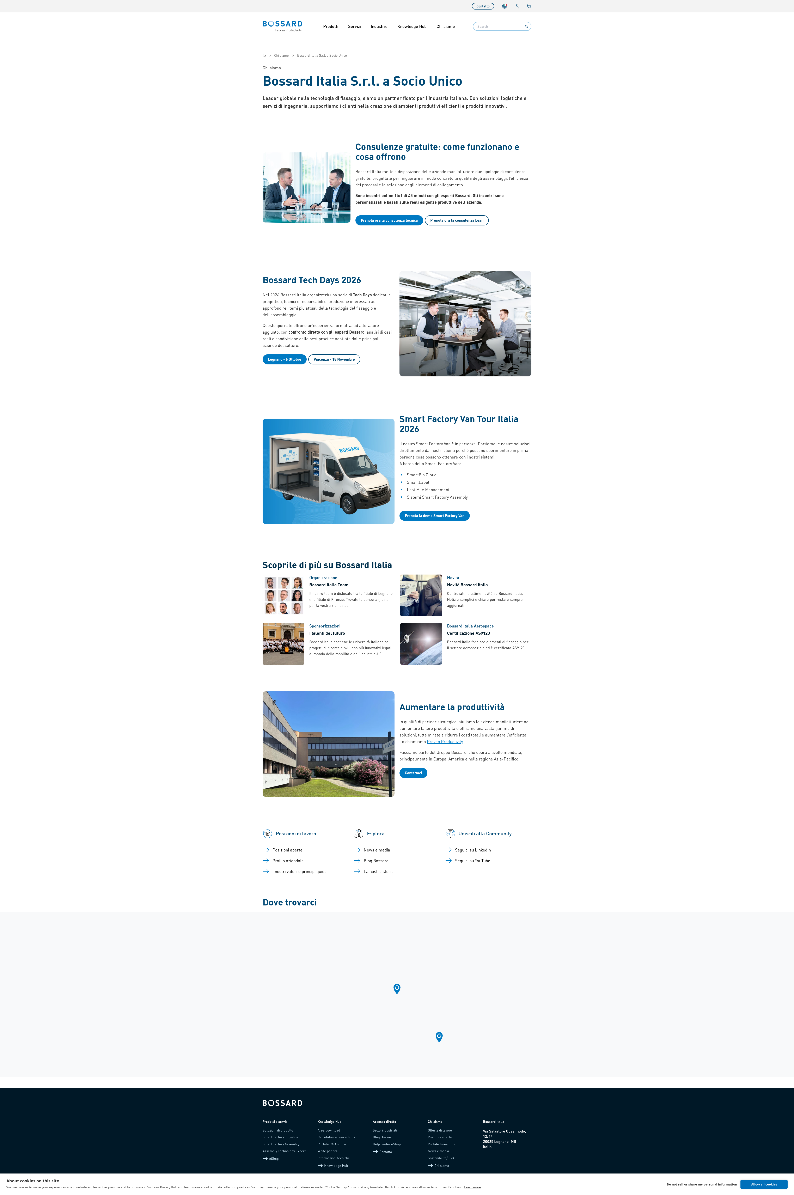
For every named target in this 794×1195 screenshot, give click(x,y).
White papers (327, 1151)
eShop (274, 1158)
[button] (397, 989)
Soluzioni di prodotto (278, 1130)
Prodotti (330, 26)
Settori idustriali (385, 1130)
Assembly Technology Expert (284, 1151)
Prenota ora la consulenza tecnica (389, 220)
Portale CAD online (332, 1144)
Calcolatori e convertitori (336, 1137)
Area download (329, 1130)
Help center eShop (387, 1144)
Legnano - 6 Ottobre (284, 359)
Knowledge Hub (412, 26)
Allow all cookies (764, 1184)
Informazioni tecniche (334, 1158)
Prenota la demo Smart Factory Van (434, 515)
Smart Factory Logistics (280, 1137)
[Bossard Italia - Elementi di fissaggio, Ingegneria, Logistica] (264, 55)
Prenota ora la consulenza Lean (456, 220)
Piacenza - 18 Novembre (334, 359)
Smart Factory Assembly (281, 1144)
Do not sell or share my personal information (702, 1184)
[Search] (526, 26)
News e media (438, 1151)
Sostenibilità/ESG (441, 1158)
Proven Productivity (445, 741)
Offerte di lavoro (440, 1130)
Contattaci (413, 772)
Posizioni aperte (440, 1137)
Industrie (379, 26)
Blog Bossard (383, 1137)
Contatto (483, 6)
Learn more (472, 1187)
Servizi (354, 26)
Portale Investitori (441, 1144)
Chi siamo (445, 26)
